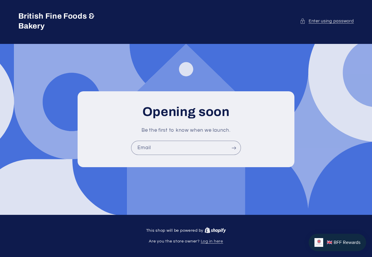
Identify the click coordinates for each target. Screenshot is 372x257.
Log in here (212, 241)
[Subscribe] (234, 148)
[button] (327, 21)
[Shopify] (215, 231)
